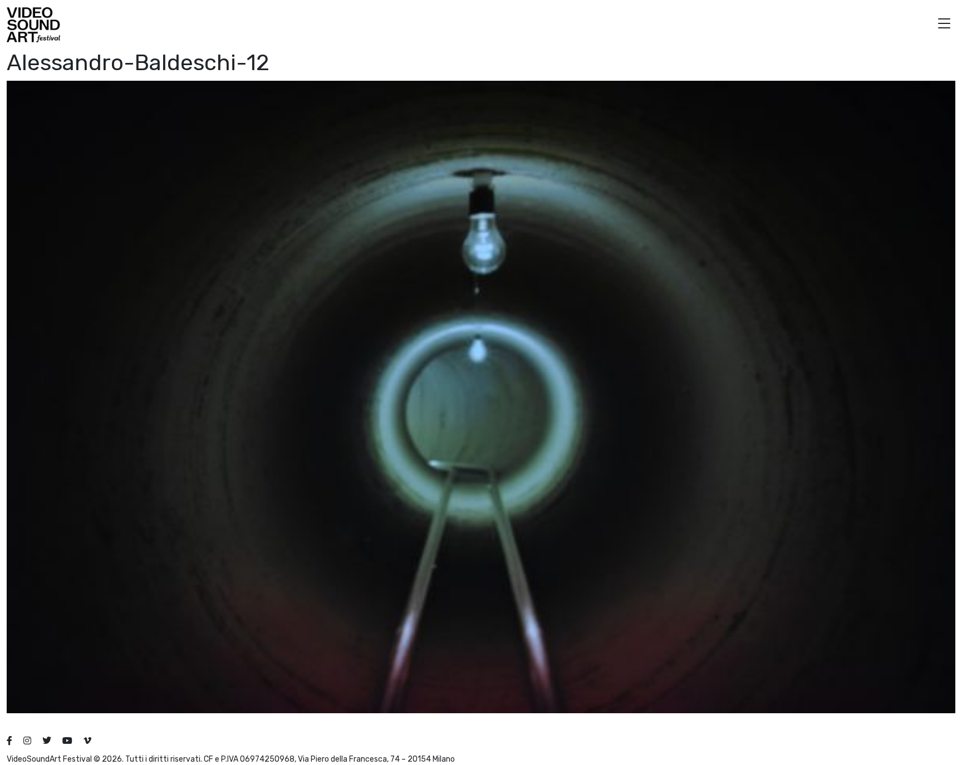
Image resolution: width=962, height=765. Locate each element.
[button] (944, 25)
